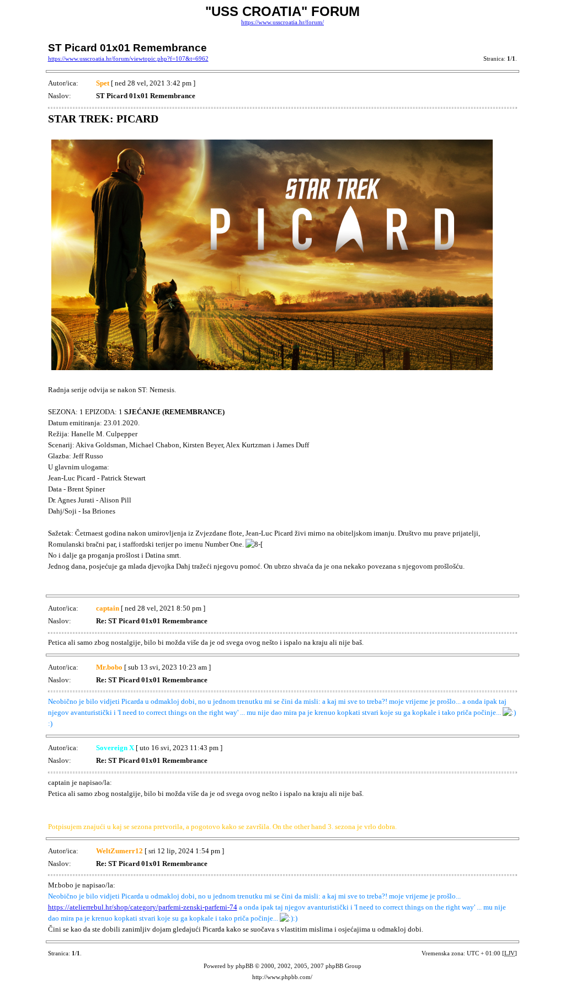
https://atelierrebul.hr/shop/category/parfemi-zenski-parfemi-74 (142, 907)
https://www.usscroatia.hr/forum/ (282, 22)
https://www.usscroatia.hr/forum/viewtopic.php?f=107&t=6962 (128, 59)
